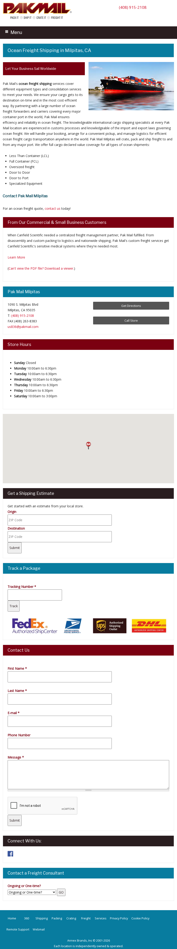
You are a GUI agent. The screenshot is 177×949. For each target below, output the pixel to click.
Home (12, 918)
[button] (88, 446)
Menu (16, 32)
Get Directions (131, 306)
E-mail (14, 713)
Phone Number (19, 735)
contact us (52, 208)
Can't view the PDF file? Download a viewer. (41, 268)
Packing (57, 918)
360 (26, 918)
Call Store (131, 320)
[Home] (38, 19)
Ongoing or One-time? (24, 886)
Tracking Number (22, 586)
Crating (71, 918)
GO (61, 892)
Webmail (39, 929)
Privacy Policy (119, 918)
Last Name (17, 690)
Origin (12, 511)
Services (100, 918)
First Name (17, 668)
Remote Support (17, 929)
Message (16, 757)
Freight (86, 918)
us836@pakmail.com (23, 326)
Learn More (16, 257)
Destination (16, 528)
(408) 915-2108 (133, 7)
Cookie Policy (140, 918)
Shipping (41, 918)
